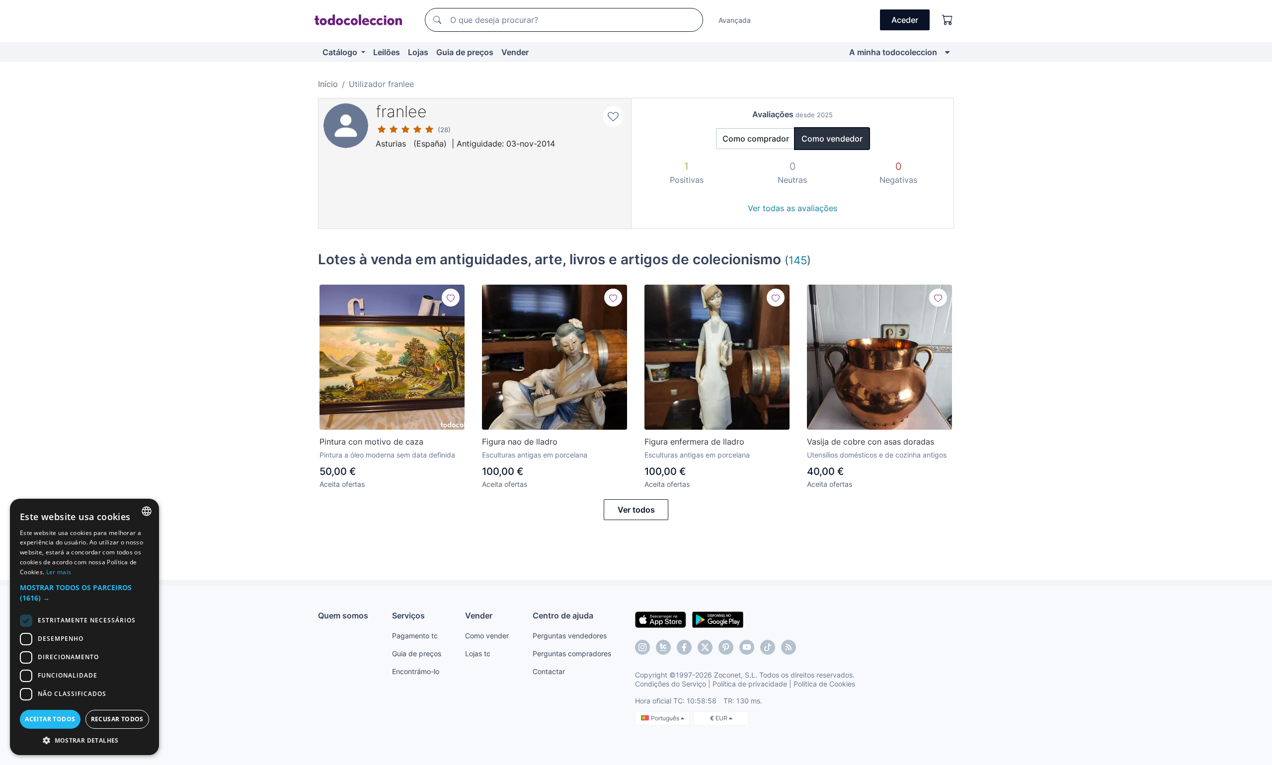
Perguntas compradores (572, 653)
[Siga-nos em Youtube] (746, 647)
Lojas (418, 52)
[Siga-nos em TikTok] (767, 647)
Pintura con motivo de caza (371, 442)
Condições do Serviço (670, 684)
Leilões (386, 52)
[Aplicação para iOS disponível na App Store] (660, 619)
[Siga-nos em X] (705, 647)
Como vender (487, 635)
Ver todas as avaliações (792, 208)
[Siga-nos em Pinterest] (725, 647)
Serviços (408, 615)
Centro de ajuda (563, 615)
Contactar (549, 671)
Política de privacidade (750, 684)
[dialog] (84, 627)
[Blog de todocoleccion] (788, 647)
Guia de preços (464, 52)
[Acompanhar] (451, 297)
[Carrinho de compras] (948, 19)
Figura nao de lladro (519, 442)
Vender (515, 52)
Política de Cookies (824, 684)
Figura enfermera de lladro (694, 442)
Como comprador (755, 139)
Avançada (734, 20)
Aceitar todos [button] (50, 719)
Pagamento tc (415, 635)
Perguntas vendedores (570, 635)
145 (798, 260)
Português (666, 718)
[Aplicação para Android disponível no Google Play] (717, 619)
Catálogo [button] (340, 52)
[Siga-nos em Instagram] (642, 647)
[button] (84, 592)
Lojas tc (477, 653)
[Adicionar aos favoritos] (613, 116)
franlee (401, 111)
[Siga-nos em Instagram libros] (663, 647)
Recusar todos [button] (117, 719)
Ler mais (58, 572)
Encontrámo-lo (415, 671)
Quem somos (343, 615)
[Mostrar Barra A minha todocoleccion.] (947, 52)
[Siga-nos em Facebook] (684, 647)
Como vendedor (832, 139)
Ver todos (636, 510)
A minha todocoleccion (893, 52)
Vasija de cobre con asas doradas (870, 442)
